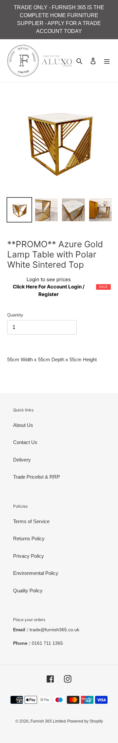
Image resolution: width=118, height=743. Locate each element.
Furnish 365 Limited (48, 721)
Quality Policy (28, 590)
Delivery (22, 459)
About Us (23, 425)
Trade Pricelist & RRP (36, 477)
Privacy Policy (28, 556)
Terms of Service (31, 521)
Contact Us (25, 442)
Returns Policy (29, 538)
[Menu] (107, 61)
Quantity (15, 314)
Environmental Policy (35, 573)
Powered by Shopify (85, 721)
